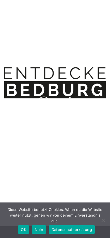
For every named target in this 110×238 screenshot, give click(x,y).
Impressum (43, 157)
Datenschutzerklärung (72, 229)
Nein (39, 229)
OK (23, 229)
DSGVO (70, 157)
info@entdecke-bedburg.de (74, 143)
